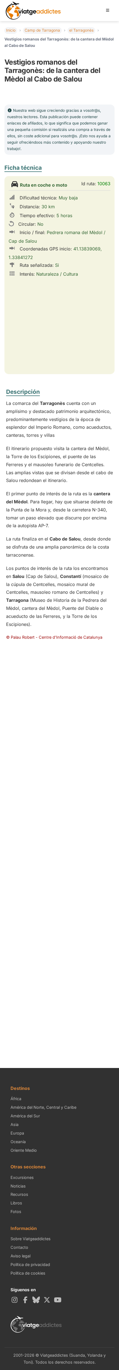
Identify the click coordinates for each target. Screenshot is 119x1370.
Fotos (16, 1211)
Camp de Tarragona (42, 30)
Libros (16, 1203)
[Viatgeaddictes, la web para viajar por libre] (33, 4)
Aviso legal (20, 1256)
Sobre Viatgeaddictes (31, 1238)
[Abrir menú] (107, 10)
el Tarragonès (81, 30)
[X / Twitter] (48, 1300)
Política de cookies (28, 1273)
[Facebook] (26, 1300)
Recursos (19, 1194)
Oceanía (18, 1141)
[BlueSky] (37, 1300)
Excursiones (22, 1177)
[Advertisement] (59, 717)
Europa (17, 1133)
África (16, 1098)
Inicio (10, 30)
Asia (15, 1124)
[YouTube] (58, 1300)
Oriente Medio (24, 1150)
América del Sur (25, 1115)
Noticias (18, 1186)
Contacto (19, 1247)
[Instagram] (15, 1300)
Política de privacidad (30, 1264)
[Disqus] (59, 852)
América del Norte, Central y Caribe (43, 1107)
